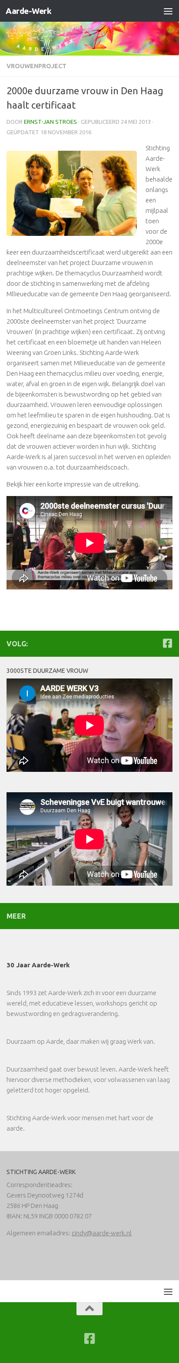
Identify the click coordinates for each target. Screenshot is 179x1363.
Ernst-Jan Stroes (50, 122)
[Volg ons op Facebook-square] (167, 643)
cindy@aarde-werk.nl (102, 1233)
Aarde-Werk (28, 11)
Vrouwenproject (36, 66)
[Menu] (168, 11)
